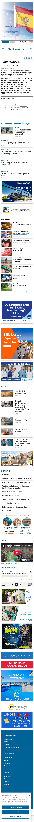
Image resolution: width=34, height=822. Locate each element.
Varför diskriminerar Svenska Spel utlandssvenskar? (15, 487)
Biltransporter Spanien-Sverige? (16, 507)
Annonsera (7, 766)
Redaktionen (8, 757)
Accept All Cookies (16, 807)
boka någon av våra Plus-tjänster (15, 107)
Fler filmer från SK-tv (9, 564)
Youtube (6, 784)
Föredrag (7, 763)
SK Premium (8, 739)
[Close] (29, 795)
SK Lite (6, 744)
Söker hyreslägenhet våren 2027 (16, 499)
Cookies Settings (15, 816)
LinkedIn (6, 782)
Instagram (7, 776)
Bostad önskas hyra (11, 496)
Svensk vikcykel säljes (12, 492)
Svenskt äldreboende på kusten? (16, 478)
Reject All (16, 812)
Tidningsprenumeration (11, 747)
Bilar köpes (7, 475)
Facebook (7, 779)
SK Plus (6, 742)
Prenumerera (5, 42)
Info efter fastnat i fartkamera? (16, 482)
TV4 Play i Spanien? (11, 503)
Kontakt (6, 760)
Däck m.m (6, 511)
